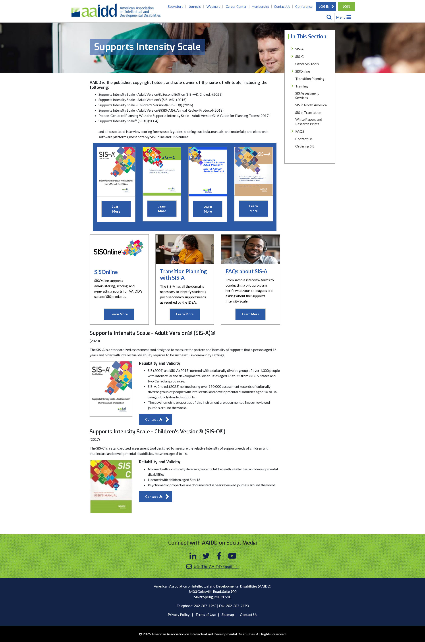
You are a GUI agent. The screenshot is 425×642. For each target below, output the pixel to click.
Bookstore (175, 6)
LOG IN (324, 6)
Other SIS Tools (307, 64)
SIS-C (299, 56)
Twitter (206, 555)
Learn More (116, 209)
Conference (304, 6)
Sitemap (228, 614)
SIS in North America (311, 105)
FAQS (299, 131)
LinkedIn (193, 555)
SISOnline (302, 71)
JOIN (346, 6)
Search (329, 17)
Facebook (219, 555)
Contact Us (282, 6)
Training (301, 86)
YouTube (232, 555)
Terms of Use (205, 614)
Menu (341, 17)
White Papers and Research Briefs (308, 121)
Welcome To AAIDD (117, 12)
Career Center (236, 6)
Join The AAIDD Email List (216, 566)
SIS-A (299, 49)
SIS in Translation (308, 112)
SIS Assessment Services (307, 95)
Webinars (213, 6)
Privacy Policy (178, 614)
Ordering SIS (305, 146)
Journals (195, 6)
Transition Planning (310, 78)
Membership (260, 6)
